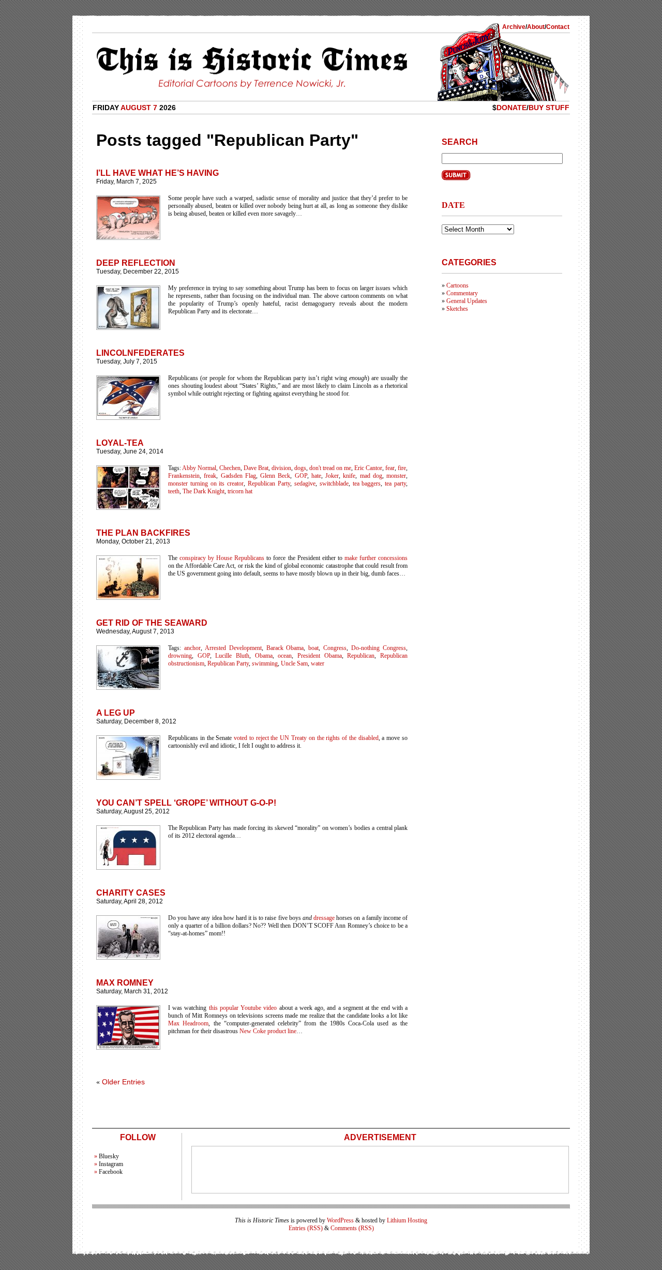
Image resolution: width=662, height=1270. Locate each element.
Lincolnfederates (140, 353)
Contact (557, 27)
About (536, 27)
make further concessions (376, 558)
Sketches (457, 308)
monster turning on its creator (206, 483)
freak (210, 475)
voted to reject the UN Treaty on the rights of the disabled (306, 738)
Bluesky (109, 1156)
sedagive (304, 483)
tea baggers (367, 483)
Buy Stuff (549, 107)
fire (402, 468)
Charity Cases (131, 892)
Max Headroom (188, 1023)
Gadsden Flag (238, 475)
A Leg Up (115, 712)
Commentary (462, 293)
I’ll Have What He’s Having (157, 173)
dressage (324, 917)
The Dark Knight (203, 491)
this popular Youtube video (243, 1007)
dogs (300, 468)
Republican (360, 655)
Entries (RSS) (306, 1228)
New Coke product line (267, 1031)
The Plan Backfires (143, 532)
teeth (173, 491)
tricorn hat (240, 491)
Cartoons (457, 285)
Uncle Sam (294, 663)
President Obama (319, 655)
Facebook (111, 1171)
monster (396, 475)
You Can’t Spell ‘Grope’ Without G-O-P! (186, 802)
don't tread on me (330, 468)
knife (349, 475)
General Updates (466, 301)
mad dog (371, 475)
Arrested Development (233, 648)
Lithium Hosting (407, 1220)
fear (390, 468)
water (317, 663)
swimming (265, 663)
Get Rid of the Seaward (151, 622)
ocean (285, 655)
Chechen (229, 468)
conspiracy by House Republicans (221, 558)
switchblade (334, 483)
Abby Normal (199, 468)
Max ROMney (125, 982)
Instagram (111, 1164)
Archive (513, 27)
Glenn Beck (275, 475)
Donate (511, 107)
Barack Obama (285, 648)
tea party (395, 483)
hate (316, 475)
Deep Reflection (135, 263)
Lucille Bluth (232, 655)
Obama (264, 655)
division (281, 468)
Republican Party (269, 483)
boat (313, 648)
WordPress (340, 1220)
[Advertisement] (380, 1169)
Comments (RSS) (352, 1228)
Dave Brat (256, 468)
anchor (192, 648)
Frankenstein (184, 475)
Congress (335, 648)
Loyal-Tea (120, 443)
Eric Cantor (368, 468)
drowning (180, 655)
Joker (332, 475)
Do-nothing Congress (378, 648)
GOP (301, 475)
